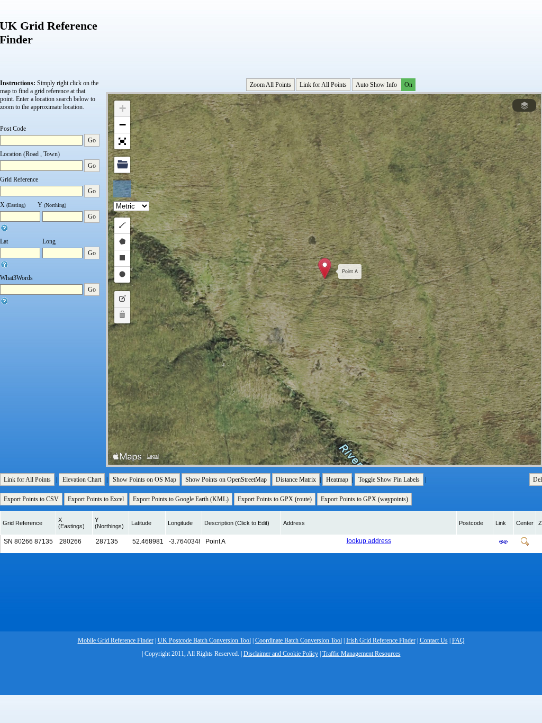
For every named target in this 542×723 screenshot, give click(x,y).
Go (92, 140)
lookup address (369, 541)
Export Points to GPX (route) (275, 499)
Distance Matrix (296, 479)
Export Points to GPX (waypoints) (364, 499)
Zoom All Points (270, 84)
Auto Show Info (384, 84)
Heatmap (337, 479)
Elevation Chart (81, 479)
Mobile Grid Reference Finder (115, 640)
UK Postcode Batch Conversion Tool (204, 640)
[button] (324, 268)
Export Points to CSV (31, 499)
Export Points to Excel (96, 499)
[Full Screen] (122, 141)
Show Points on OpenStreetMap (226, 479)
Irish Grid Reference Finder (380, 640)
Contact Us (434, 640)
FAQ (458, 640)
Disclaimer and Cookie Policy (280, 653)
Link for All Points (323, 84)
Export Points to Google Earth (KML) (181, 499)
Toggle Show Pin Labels (389, 479)
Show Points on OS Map (144, 479)
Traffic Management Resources (361, 653)
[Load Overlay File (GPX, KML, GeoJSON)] (122, 165)
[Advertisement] (325, 36)
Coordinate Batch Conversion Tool (298, 640)
